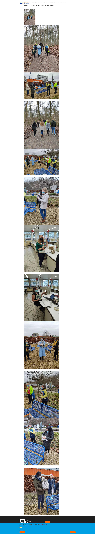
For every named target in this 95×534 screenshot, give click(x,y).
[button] (75, 3)
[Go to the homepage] (24, 3)
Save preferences (22, 532)
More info (21, 527)
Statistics (21, 530)
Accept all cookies (73, 532)
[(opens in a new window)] (26, 521)
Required (21, 529)
